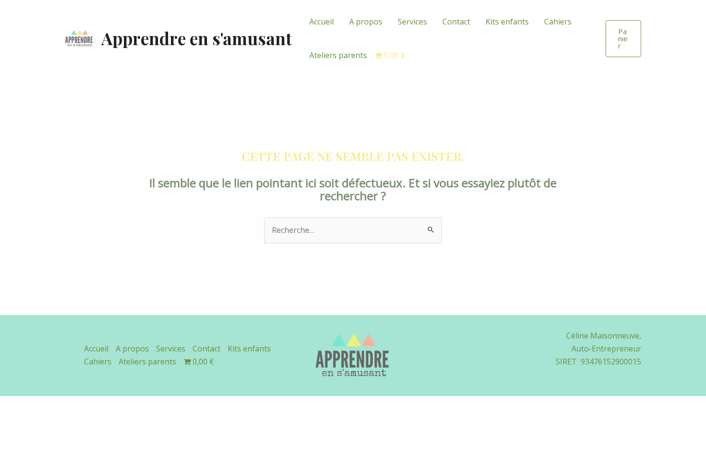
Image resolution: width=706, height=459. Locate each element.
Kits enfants (507, 21)
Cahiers (558, 21)
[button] (623, 38)
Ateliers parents (338, 55)
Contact (456, 21)
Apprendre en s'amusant (196, 38)
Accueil (321, 21)
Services (412, 21)
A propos (365, 21)
